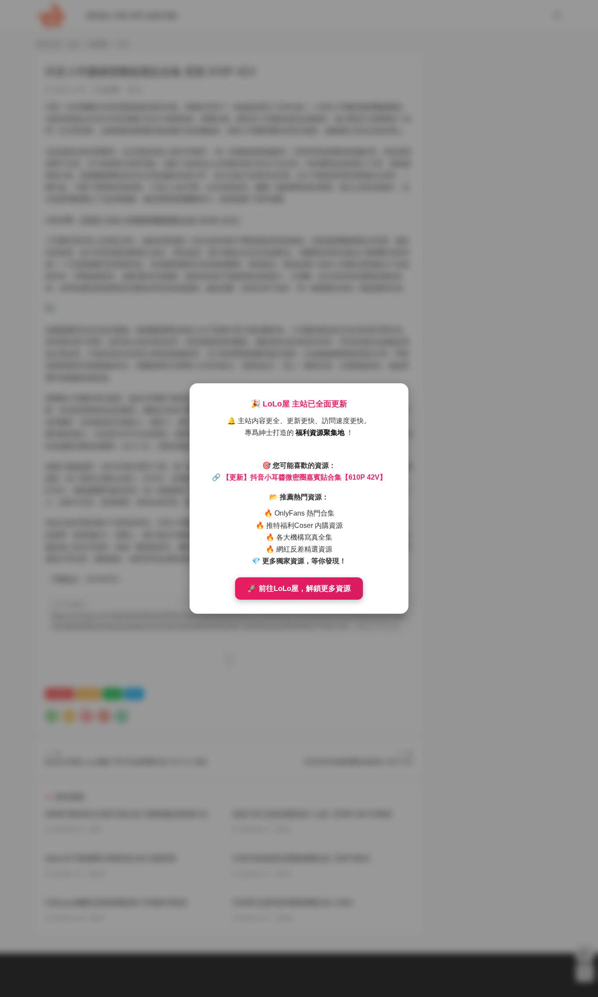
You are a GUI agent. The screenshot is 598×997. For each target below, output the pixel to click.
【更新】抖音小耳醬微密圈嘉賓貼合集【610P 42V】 (304, 477)
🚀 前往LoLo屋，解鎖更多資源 (299, 588)
